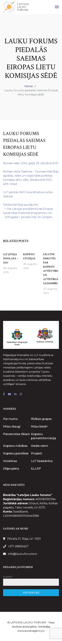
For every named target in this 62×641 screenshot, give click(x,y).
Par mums (10, 419)
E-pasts (8, 576)
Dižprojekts (11, 468)
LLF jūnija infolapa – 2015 (10, 258)
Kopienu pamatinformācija (43, 436)
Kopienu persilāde (15, 453)
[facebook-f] (4, 394)
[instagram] (21, 394)
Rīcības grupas (41, 419)
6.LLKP (36, 468)
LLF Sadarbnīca (42, 461)
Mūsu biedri (39, 426)
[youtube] (9, 394)
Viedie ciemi (39, 445)
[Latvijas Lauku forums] (16, 6)
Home (28, 86)
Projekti (36, 453)
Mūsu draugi (11, 426)
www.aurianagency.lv (31, 630)
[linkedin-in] (15, 394)
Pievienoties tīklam (16, 434)
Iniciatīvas (10, 461)
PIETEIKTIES (31, 592)
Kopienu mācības (15, 445)
